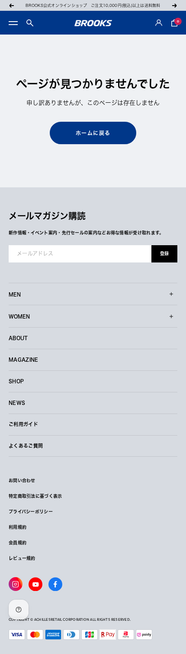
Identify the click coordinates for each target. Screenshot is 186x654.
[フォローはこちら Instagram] (15, 584)
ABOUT (18, 337)
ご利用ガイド (23, 424)
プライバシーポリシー (31, 511)
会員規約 (17, 542)
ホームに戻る (93, 133)
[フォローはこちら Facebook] (55, 584)
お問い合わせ (22, 480)
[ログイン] (158, 23)
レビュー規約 (22, 558)
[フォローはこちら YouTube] (35, 584)
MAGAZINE (23, 359)
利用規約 (17, 527)
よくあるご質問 (26, 445)
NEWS (17, 402)
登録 (164, 253)
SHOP (16, 381)
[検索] (29, 22)
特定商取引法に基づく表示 (35, 496)
